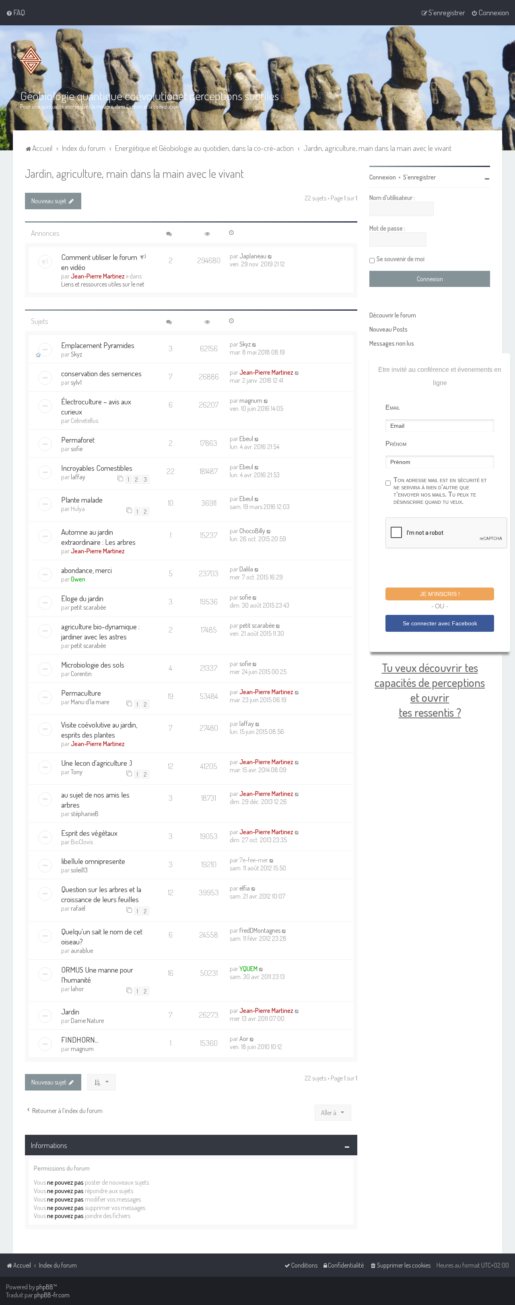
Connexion (382, 177)
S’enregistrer (419, 177)
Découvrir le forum (392, 315)
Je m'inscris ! (440, 594)
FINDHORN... (80, 1040)
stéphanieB (85, 814)
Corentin (81, 674)
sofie (76, 449)
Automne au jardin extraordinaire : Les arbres (98, 537)
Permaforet (78, 440)
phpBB (44, 1287)
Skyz (76, 354)
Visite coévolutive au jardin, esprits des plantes (99, 730)
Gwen (78, 579)
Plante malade (82, 500)
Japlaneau (252, 256)
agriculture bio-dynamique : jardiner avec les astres (100, 631)
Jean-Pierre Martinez (98, 276)
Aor (243, 1039)
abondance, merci (86, 570)
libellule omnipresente (93, 861)
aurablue (82, 950)
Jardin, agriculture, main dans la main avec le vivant (134, 173)
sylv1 (76, 382)
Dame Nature (87, 1020)
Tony (76, 772)
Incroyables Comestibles (96, 468)
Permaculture (81, 693)
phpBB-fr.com (52, 1295)
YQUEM (248, 969)
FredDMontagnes (259, 930)
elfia (244, 888)
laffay (78, 477)
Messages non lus (391, 343)
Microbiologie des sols (92, 665)
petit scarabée (88, 607)
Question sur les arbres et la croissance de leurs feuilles (101, 894)
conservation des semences (101, 373)
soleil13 (79, 870)
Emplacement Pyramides (97, 345)
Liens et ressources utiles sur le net (102, 284)
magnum (250, 400)
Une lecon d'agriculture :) (96, 763)
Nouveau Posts (388, 329)
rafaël (78, 908)
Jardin (70, 1011)
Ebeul (246, 439)
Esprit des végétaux (89, 833)
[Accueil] (31, 60)
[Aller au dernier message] (270, 256)
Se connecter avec (440, 623)
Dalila (246, 569)
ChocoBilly (252, 531)
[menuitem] (15, 12)
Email (392, 407)
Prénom (395, 443)
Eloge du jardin (82, 598)
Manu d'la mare (90, 702)
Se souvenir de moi (400, 259)
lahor (77, 989)
